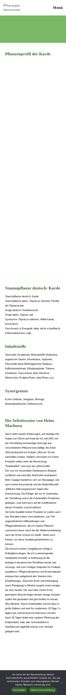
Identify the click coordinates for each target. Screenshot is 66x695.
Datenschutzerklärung (43, 690)
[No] (61, 682)
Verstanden (19, 690)
